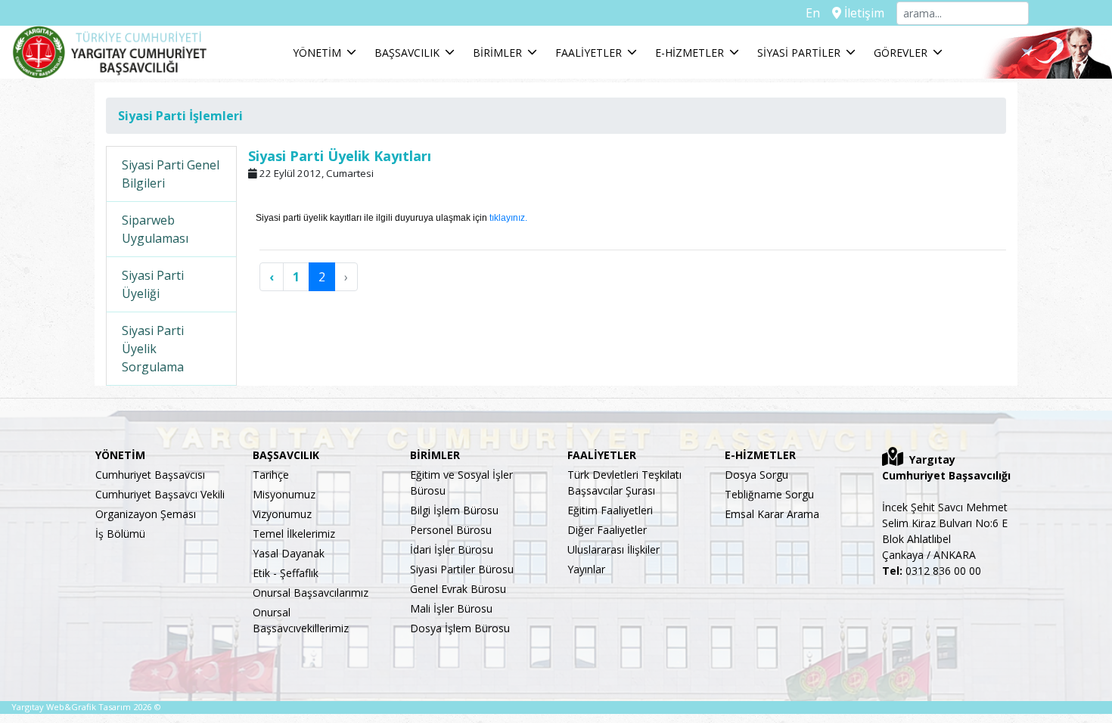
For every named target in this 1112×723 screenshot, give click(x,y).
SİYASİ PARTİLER (798, 52)
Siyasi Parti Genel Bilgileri (170, 174)
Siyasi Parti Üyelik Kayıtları (339, 156)
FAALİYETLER (588, 52)
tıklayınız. (507, 218)
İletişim (862, 13)
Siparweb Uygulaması (155, 229)
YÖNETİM (317, 52)
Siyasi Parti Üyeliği (153, 284)
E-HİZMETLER (689, 52)
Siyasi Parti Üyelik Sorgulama (153, 348)
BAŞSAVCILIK (407, 52)
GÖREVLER (900, 52)
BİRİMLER (497, 52)
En (813, 13)
